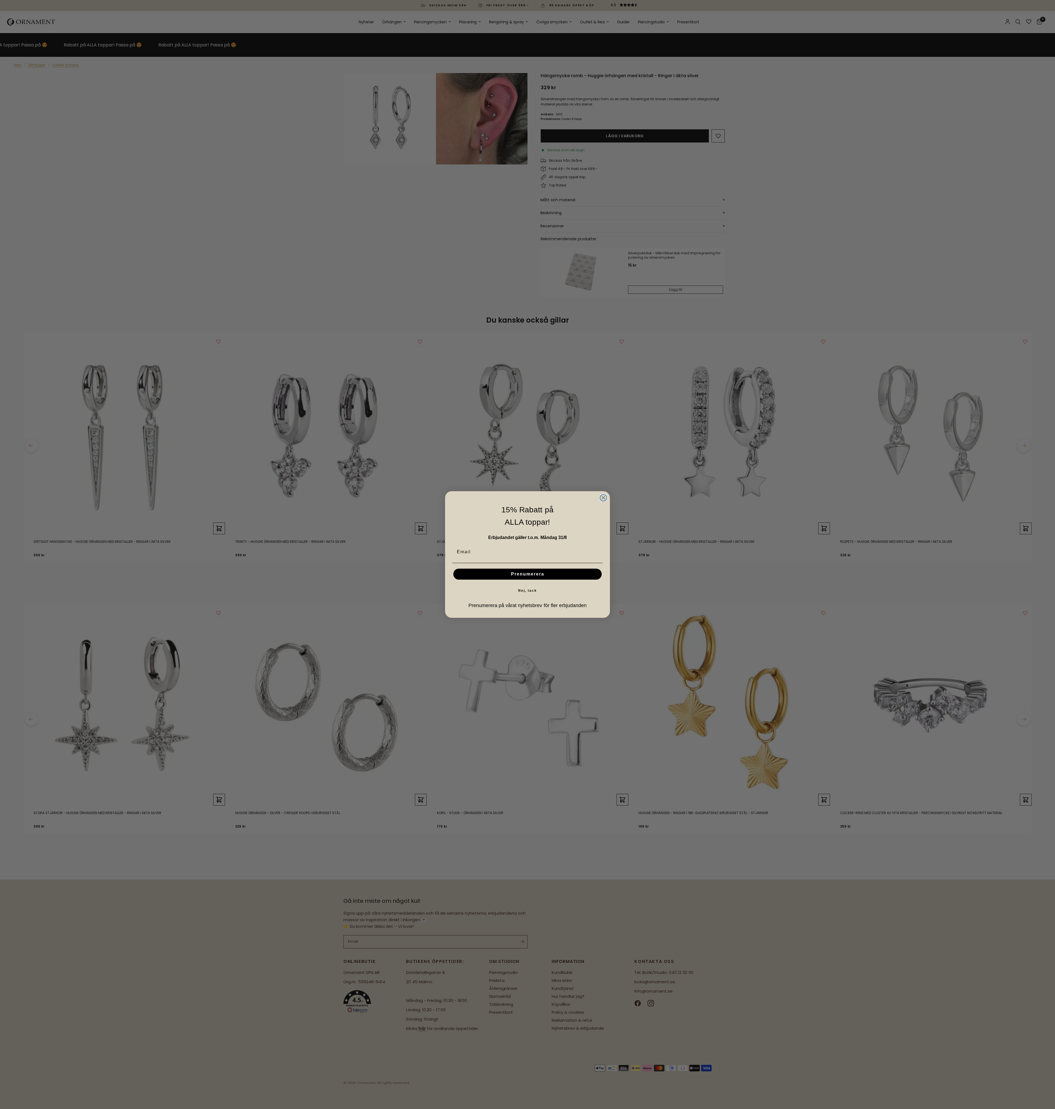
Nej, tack (527, 591)
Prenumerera (527, 574)
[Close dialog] (603, 498)
